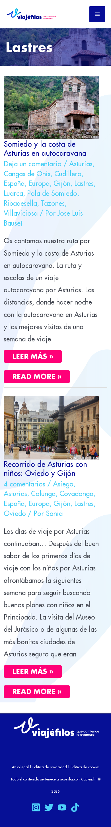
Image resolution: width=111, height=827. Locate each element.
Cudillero (67, 173)
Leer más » (32, 356)
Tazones (53, 203)
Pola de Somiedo (52, 193)
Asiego (63, 484)
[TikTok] (75, 807)
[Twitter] (49, 807)
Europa (39, 183)
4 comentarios (24, 484)
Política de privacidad (49, 767)
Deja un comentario (32, 163)
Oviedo (15, 513)
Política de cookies (85, 767)
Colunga (43, 493)
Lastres (84, 183)
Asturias (80, 163)
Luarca (13, 193)
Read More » (41, 375)
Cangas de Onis (27, 173)
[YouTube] (62, 807)
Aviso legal (20, 767)
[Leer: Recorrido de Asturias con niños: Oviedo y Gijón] (51, 427)
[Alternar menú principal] (97, 14)
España (14, 183)
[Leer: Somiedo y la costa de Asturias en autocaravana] (51, 106)
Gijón (62, 183)
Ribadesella (20, 203)
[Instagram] (35, 807)
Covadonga (76, 493)
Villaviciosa (21, 213)
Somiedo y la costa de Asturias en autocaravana (45, 148)
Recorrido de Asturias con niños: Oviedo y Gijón (45, 468)
